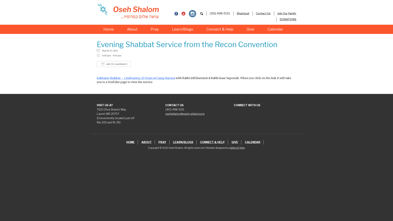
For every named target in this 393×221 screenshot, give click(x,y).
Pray (155, 29)
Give (250, 29)
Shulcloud (243, 13)
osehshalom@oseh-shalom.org (184, 113)
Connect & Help (219, 29)
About (132, 29)
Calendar (275, 29)
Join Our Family (286, 13)
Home (108, 29)
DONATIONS (288, 19)
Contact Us (263, 13)
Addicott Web (237, 147)
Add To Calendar (116, 64)
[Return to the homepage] (128, 11)
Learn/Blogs (182, 29)
